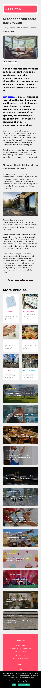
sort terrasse (10, 97)
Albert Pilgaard (29, 28)
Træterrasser (8, 32)
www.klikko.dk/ (22, 658)
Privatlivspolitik (24, 685)
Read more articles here (20, 280)
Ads (20, 669)
